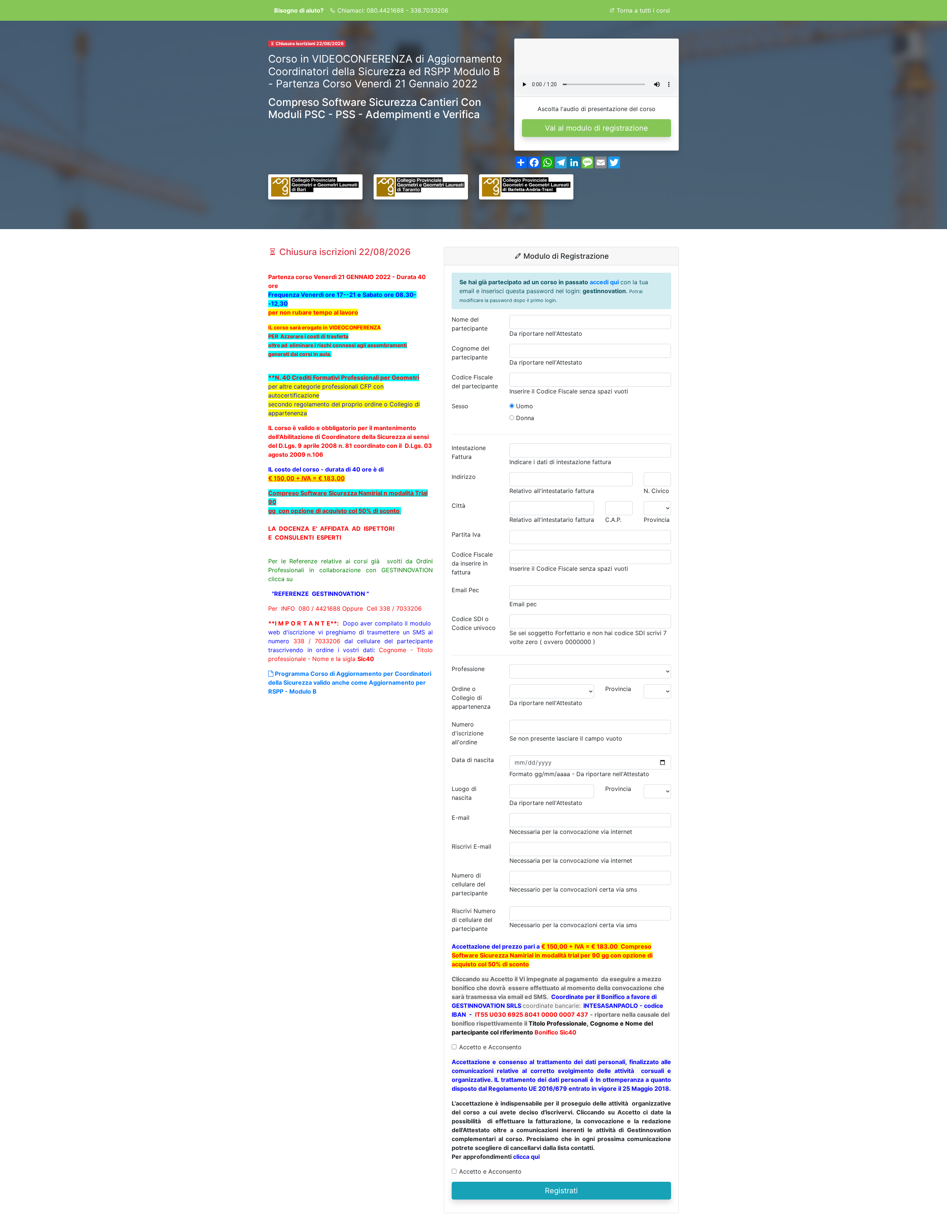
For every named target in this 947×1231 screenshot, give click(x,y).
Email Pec (465, 590)
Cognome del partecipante (470, 353)
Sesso (460, 406)
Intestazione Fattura (469, 452)
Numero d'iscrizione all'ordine (467, 733)
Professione (468, 668)
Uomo (523, 406)
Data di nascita (473, 760)
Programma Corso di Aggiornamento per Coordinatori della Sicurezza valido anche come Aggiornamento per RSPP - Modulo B (349, 682)
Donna (524, 418)
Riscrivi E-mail (471, 846)
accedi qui (605, 282)
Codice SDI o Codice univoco (474, 623)
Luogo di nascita (464, 793)
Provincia (618, 688)
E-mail (460, 817)
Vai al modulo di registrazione (596, 128)
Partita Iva (466, 534)
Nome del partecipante (470, 324)
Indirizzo (464, 476)
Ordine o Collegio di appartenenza (471, 697)
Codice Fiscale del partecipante (475, 381)
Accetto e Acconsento (490, 1047)
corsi (643, 10)
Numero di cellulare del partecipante (470, 884)
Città (458, 505)
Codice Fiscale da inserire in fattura (472, 563)
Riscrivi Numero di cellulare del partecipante (474, 919)
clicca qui (526, 1156)
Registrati (561, 1190)
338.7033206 (429, 10)
